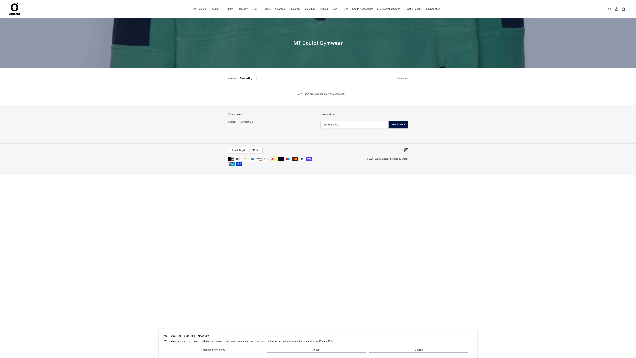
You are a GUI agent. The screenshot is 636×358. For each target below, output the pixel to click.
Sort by (232, 78)
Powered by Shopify (399, 159)
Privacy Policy (327, 341)
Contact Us (246, 121)
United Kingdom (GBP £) (244, 150)
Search (232, 121)
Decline (419, 349)
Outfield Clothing (382, 159)
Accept (316, 349)
